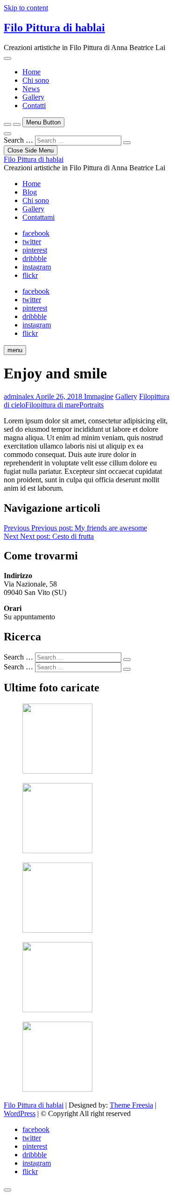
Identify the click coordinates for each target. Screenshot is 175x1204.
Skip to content (26, 8)
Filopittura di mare (52, 405)
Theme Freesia (131, 1105)
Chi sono (35, 80)
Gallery (33, 97)
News (31, 89)
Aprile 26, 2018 (59, 396)
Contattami (38, 217)
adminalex (19, 396)
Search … (18, 140)
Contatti (34, 105)
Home (31, 72)
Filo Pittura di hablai (54, 28)
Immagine (98, 396)
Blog (29, 192)
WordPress (19, 1113)
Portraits (91, 405)
